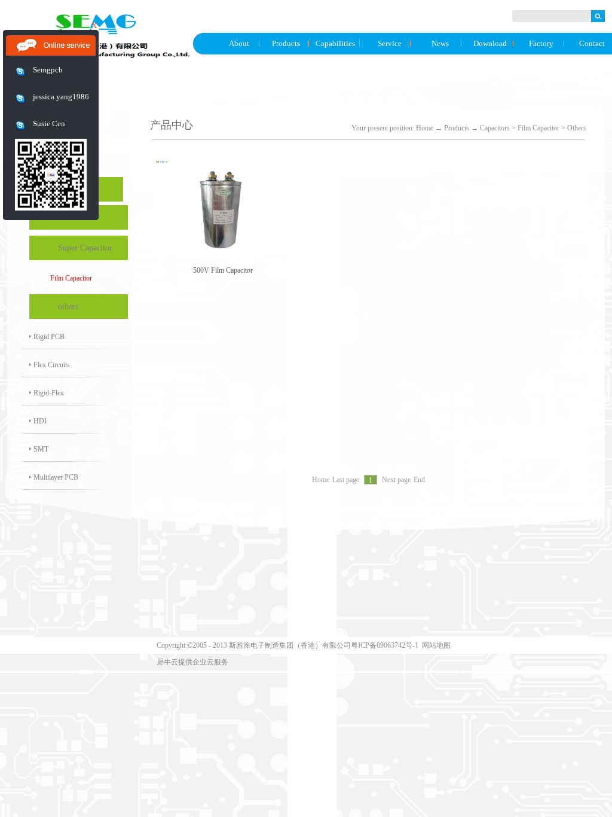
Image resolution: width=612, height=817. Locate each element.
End (419, 480)
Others (576, 128)
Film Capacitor (538, 128)
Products (456, 128)
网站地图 (434, 645)
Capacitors (495, 128)
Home (424, 128)
